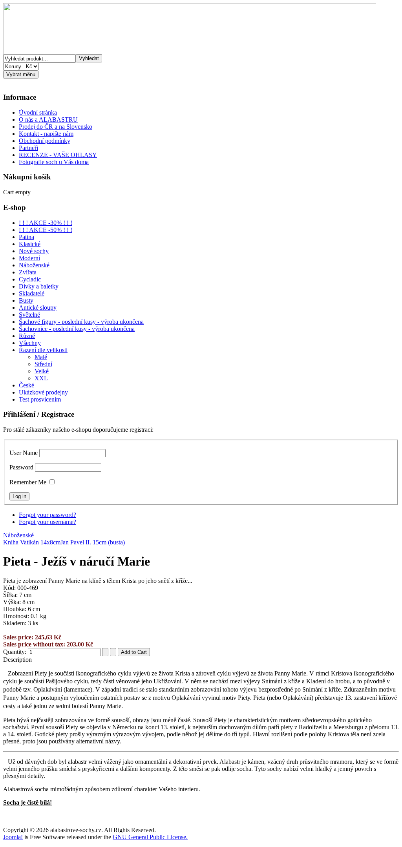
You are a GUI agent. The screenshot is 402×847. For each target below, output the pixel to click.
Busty (26, 300)
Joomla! (13, 837)
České (26, 385)
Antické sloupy (38, 307)
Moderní (29, 258)
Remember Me (27, 482)
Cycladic (30, 279)
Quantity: (15, 651)
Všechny (30, 343)
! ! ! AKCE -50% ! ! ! (45, 229)
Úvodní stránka (38, 112)
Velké (42, 371)
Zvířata (28, 272)
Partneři (28, 147)
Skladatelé (31, 293)
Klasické (29, 244)
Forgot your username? (47, 521)
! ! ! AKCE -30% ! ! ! (45, 222)
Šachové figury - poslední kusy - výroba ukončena (81, 321)
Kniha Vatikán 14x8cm (31, 542)
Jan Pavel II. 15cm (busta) (92, 542)
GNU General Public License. (150, 837)
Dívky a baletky (38, 286)
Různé (27, 335)
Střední (43, 364)
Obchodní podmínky (44, 140)
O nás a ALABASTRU (48, 119)
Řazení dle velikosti (43, 350)
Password (21, 467)
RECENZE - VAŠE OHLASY (58, 155)
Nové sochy (34, 251)
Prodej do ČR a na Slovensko (55, 126)
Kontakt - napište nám (46, 133)
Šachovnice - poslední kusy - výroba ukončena (77, 328)
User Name (23, 452)
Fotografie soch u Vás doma (54, 162)
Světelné (29, 314)
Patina (26, 237)
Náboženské (34, 265)
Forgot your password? (47, 514)
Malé (41, 357)
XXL (41, 378)
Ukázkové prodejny (43, 392)
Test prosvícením (40, 399)
